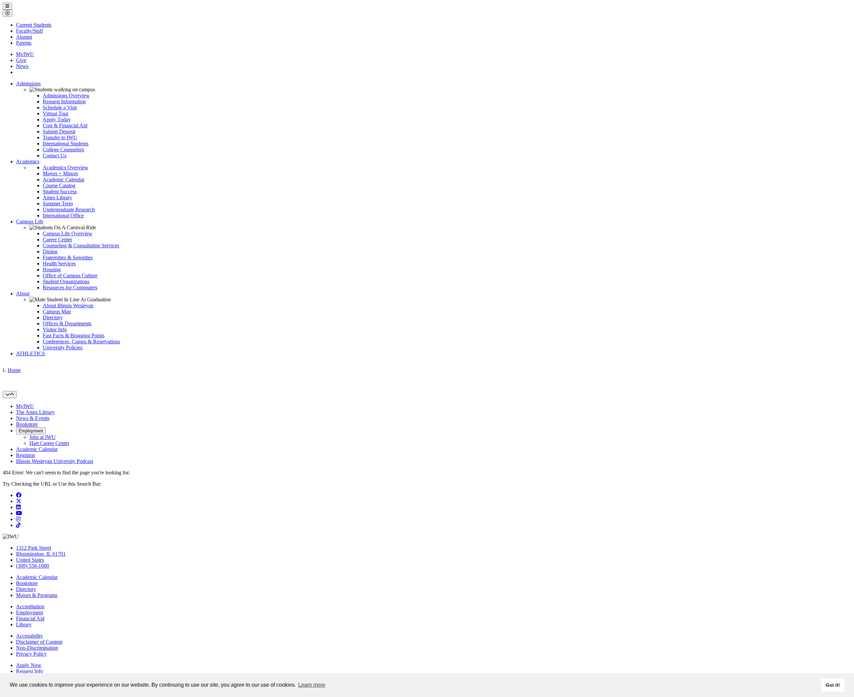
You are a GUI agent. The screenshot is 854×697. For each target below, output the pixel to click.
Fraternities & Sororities (68, 257)
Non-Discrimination (37, 648)
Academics (27, 161)
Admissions (28, 83)
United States (30, 560)
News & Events (32, 418)
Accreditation (30, 606)
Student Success (60, 191)
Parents (23, 43)
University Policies (62, 347)
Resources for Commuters (70, 287)
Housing (52, 269)
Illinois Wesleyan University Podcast (54, 461)
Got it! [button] (833, 685)
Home (14, 370)
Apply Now (28, 665)
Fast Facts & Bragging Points (73, 335)
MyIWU (25, 54)
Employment (31, 430)
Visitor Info (55, 329)
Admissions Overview (66, 95)
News (22, 66)
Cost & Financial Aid (65, 125)
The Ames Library (35, 412)
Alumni (24, 37)
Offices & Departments (67, 323)
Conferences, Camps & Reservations (81, 341)
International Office (63, 215)
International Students (65, 143)
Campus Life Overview (67, 233)
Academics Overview (65, 167)
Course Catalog (59, 185)
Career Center (57, 239)
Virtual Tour (55, 113)
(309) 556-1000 (32, 566)
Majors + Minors (60, 173)
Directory (53, 317)
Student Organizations (66, 281)
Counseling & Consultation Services (81, 245)
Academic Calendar (63, 179)
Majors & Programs (36, 595)
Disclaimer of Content (39, 642)
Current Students (33, 25)
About (22, 293)
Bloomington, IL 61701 (41, 554)
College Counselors (63, 149)
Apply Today (57, 119)
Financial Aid (30, 618)
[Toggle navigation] (10, 394)
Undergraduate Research (69, 209)
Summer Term (58, 203)
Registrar (25, 455)
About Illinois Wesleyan (68, 305)
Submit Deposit (59, 131)
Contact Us (54, 155)
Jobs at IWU (42, 437)
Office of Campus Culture (70, 275)
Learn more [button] (311, 685)
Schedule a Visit (60, 107)
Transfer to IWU (60, 137)
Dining (50, 251)
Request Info (29, 671)
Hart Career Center (49, 443)
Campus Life (29, 221)
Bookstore (27, 424)
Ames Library (57, 197)
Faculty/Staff (29, 31)
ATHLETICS (30, 353)
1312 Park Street (33, 548)
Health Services (59, 263)
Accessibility (29, 636)
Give (21, 60)
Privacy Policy (31, 654)
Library (24, 624)
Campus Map (57, 311)
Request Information (64, 101)
